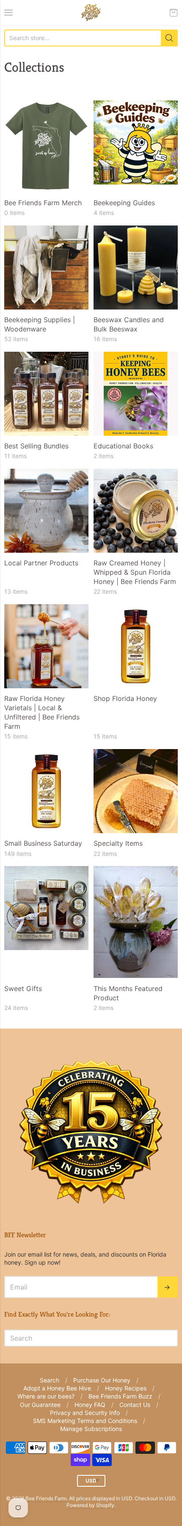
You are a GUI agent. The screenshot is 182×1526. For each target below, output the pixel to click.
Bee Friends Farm (45, 1498)
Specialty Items (118, 843)
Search (49, 1380)
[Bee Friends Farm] (91, 12)
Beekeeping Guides (124, 202)
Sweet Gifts (23, 988)
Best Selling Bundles (36, 446)
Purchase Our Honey (101, 1380)
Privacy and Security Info (85, 1412)
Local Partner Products (41, 563)
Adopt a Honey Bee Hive (57, 1388)
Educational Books (123, 446)
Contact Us (134, 1404)
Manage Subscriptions (91, 1428)
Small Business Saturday (43, 843)
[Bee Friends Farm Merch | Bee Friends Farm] (46, 146)
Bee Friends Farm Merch (43, 202)
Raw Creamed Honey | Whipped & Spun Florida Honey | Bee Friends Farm (135, 572)
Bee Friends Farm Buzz (120, 1396)
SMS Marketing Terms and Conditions (85, 1420)
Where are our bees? (45, 1396)
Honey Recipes (125, 1388)
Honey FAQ (89, 1404)
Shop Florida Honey (125, 698)
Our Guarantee (40, 1404)
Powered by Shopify (90, 1505)
